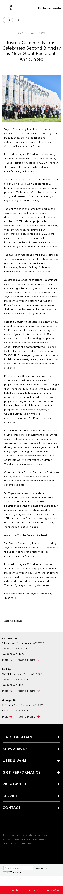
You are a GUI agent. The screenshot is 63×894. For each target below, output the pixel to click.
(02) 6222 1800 (19, 679)
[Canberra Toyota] (8, 7)
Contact (12, 807)
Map (5, 659)
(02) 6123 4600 (19, 710)
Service (10, 795)
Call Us (6, 18)
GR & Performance (22, 772)
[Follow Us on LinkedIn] (17, 824)
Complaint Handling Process (17, 843)
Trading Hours (25, 659)
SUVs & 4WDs (15, 748)
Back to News (13, 620)
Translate (15, 872)
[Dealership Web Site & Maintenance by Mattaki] (9, 850)
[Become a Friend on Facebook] (5, 824)
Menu (58, 18)
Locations (15, 18)
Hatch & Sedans (19, 736)
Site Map (25, 839)
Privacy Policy (39, 839)
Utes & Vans (15, 760)
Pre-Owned (14, 783)
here (13, 597)
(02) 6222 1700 (19, 648)
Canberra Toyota (49, 7)
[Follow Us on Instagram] (11, 824)
